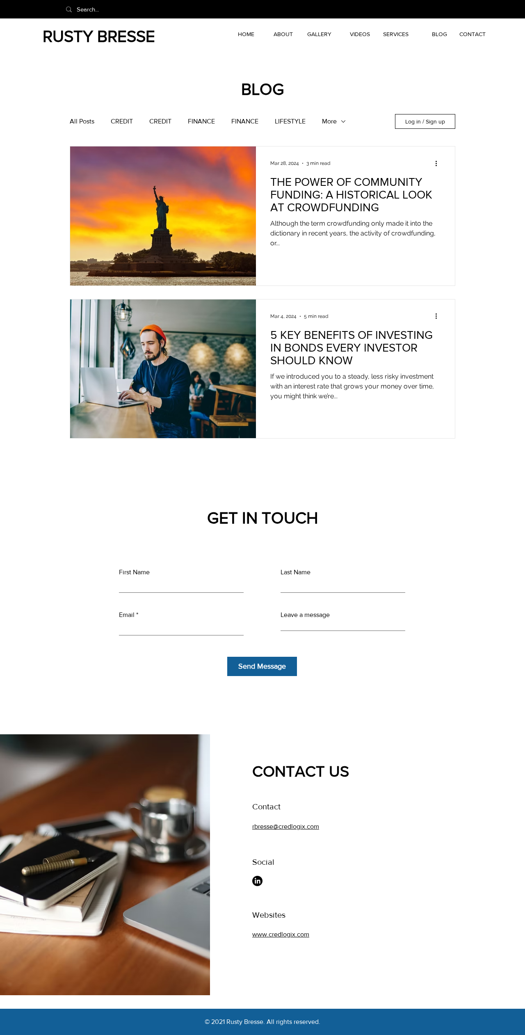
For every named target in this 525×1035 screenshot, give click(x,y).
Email (127, 615)
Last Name (295, 572)
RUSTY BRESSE (99, 36)
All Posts (82, 121)
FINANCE (201, 121)
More (329, 121)
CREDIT (122, 121)
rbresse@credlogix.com (285, 826)
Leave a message (305, 615)
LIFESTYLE (290, 121)
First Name (134, 572)
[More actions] (439, 163)
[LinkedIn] (257, 881)
